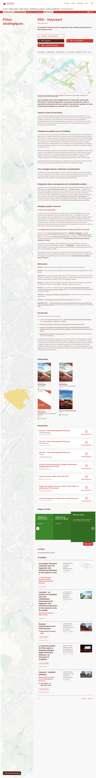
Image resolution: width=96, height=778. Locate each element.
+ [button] (30, 771)
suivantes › (84, 698)
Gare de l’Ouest (71, 196)
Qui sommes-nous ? (67, 9)
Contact (90, 52)
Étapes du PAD (81, 52)
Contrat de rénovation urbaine (55, 233)
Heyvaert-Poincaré (74, 189)
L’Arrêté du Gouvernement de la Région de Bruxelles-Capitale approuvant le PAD (62, 324)
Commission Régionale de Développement (58, 294)
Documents (70, 52)
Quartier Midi (63, 196)
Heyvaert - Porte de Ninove (34, 12)
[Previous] (37, 528)
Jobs (86, 3)
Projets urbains (13, 9)
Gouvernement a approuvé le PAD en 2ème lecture (59, 299)
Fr (88, 12)
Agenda (73, 3)
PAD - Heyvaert (48, 12)
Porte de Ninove (82, 196)
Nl (90, 12)
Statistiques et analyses (37, 9)
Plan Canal (56, 200)
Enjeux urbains (24, 9)
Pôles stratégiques (20, 12)
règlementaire (48, 321)
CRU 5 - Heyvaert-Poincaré (49, 45)
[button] (31, 769)
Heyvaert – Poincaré (75, 233)
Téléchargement (43, 389)
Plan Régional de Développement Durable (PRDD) (75, 200)
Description (42, 52)
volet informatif (67, 319)
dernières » (90, 698)
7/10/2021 (40, 523)
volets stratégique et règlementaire (81, 319)
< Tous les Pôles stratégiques (12, 773)
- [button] (30, 774)
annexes (64, 321)
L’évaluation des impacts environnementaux (52, 334)
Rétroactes (51, 52)
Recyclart (71, 245)
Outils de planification (53, 9)
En (92, 12)
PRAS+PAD (56, 321)
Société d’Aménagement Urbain (61, 236)
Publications (80, 3)
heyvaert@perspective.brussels (46, 552)
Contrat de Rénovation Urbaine (55, 189)
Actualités (66, 3)
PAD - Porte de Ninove (77, 41)
